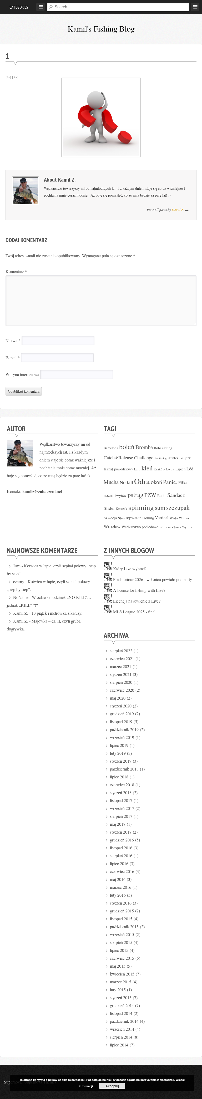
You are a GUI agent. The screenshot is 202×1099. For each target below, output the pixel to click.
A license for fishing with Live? (139, 590)
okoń (156, 482)
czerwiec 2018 (122, 784)
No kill (126, 482)
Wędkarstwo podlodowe (140, 526)
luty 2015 (118, 989)
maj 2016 (117, 879)
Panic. (170, 482)
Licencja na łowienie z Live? (136, 601)
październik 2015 (124, 926)
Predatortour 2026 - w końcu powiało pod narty (152, 579)
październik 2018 (124, 769)
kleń (147, 468)
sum (160, 508)
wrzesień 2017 (122, 808)
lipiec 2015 (119, 950)
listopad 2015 (121, 918)
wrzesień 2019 (122, 737)
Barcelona (111, 447)
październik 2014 (124, 1021)
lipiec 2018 (119, 776)
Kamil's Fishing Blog (101, 28)
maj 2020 (117, 698)
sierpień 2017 (121, 816)
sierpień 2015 (121, 942)
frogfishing (160, 458)
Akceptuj (112, 1085)
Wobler (184, 518)
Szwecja (110, 517)
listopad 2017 (121, 800)
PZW (150, 495)
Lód (189, 469)
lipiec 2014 (119, 1044)
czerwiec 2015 (122, 958)
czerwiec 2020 (122, 690)
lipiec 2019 (119, 745)
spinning (141, 507)
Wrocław (112, 526)
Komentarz (16, 271)
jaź (181, 458)
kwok (170, 469)
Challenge (143, 457)
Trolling (148, 517)
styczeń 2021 (121, 674)
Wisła (174, 518)
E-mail (13, 357)
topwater (133, 518)
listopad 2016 (121, 847)
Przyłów (121, 495)
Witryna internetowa (22, 374)
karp (137, 469)
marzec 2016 (120, 887)
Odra (142, 481)
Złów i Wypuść (182, 527)
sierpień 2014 (121, 1037)
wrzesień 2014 (122, 1029)
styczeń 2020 (121, 705)
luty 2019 (118, 753)
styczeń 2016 (121, 903)
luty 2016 (118, 895)
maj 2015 (117, 966)
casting (167, 447)
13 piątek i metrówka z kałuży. (57, 613)
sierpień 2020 (121, 682)
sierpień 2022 (121, 650)
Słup (121, 518)
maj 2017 (117, 824)
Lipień (180, 468)
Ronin (161, 495)
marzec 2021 (120, 666)
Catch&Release (118, 457)
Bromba (144, 447)
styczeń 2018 (121, 792)
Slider (109, 508)
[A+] (15, 77)
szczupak (178, 507)
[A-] (8, 77)
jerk (188, 457)
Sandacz (176, 495)
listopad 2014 (121, 1013)
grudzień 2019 (122, 713)
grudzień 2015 (122, 910)
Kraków (159, 469)
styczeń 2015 (121, 997)
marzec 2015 (120, 981)
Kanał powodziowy (118, 468)
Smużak (121, 508)
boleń (126, 446)
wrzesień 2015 (122, 934)
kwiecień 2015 (122, 974)
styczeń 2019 (121, 761)
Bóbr (157, 447)
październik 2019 (124, 729)
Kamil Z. (66, 179)
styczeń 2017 (121, 832)
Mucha (111, 482)
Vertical (162, 518)
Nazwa (13, 340)
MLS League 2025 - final (134, 611)
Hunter (173, 457)
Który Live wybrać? (130, 568)
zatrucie (165, 527)
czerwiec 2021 (122, 658)
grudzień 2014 (122, 1005)
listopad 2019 (121, 721)
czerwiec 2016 (122, 871)
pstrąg (135, 494)
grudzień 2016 (122, 840)
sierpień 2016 (121, 855)
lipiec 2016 (119, 863)
